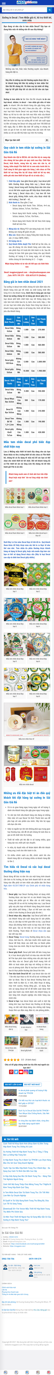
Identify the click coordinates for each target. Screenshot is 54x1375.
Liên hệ (4, 1290)
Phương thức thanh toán (10, 1292)
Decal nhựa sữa (39, 931)
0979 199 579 (35, 1259)
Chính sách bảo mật (9, 1287)
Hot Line (37, 1265)
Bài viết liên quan (13, 1085)
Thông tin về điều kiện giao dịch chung (15, 1294)
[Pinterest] (11, 1072)
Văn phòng (38, 1272)
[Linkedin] (31, 1072)
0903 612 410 (38, 1268)
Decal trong (24, 937)
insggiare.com (17, 1345)
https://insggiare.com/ (18, 1246)
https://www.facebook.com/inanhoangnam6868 (27, 1244)
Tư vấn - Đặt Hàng (14, 1265)
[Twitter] (16, 1072)
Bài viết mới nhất (32, 1085)
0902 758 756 (8, 1259)
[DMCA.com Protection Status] (27, 1330)
